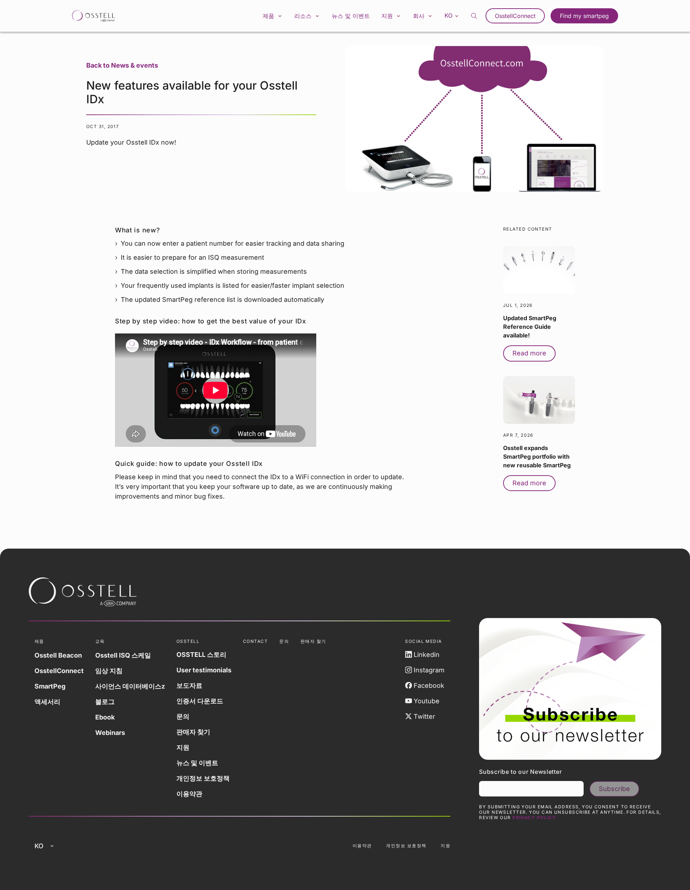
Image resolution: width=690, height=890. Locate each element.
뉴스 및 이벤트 (351, 15)
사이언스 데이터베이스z (130, 686)
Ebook (105, 717)
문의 (182, 716)
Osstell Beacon (58, 655)
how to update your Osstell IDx (211, 463)
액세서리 (47, 701)
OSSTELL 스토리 (201, 654)
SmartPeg (49, 686)
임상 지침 (109, 671)
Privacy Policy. (535, 817)
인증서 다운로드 (199, 701)
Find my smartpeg (584, 15)
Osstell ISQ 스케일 (123, 655)
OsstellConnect (515, 15)
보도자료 (189, 685)
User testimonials (203, 670)
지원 (182, 747)
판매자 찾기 (193, 732)
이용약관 (189, 794)
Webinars (110, 732)
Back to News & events (122, 65)
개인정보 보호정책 (203, 778)
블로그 (105, 701)
